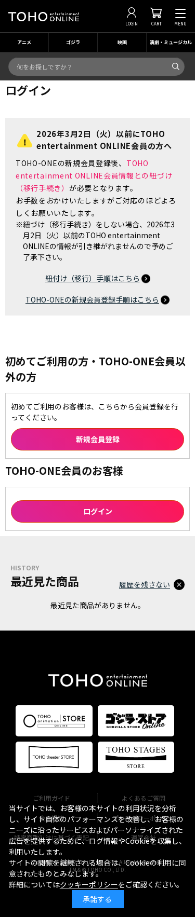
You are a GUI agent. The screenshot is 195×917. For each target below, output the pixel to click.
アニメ (24, 42)
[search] (176, 66)
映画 (122, 42)
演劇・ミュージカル (171, 42)
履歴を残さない (144, 584)
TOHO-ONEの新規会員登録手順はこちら (92, 299)
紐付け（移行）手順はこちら (92, 278)
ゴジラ (73, 42)
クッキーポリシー (89, 884)
